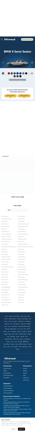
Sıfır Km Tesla (5, 284)
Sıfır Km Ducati (5, 216)
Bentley (29, 331)
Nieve (28, 316)
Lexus (30, 346)
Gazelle (25, 344)
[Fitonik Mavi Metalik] (20, 73)
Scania (5, 318)
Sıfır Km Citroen (5, 231)
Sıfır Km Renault (5, 289)
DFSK (14, 339)
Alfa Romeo (25, 346)
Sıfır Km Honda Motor (23, 226)
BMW (20, 344)
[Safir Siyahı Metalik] (15, 76)
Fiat (18, 329)
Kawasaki (23, 323)
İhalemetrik (26, 377)
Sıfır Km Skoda (21, 256)
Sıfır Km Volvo (21, 262)
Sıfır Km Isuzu (21, 282)
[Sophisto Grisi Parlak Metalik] (17, 76)
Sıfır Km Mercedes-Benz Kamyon (25, 246)
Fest (9, 331)
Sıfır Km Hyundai (22, 284)
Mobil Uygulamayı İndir (27, 39)
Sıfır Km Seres (21, 277)
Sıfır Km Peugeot (22, 231)
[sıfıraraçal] (9, 39)
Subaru (8, 341)
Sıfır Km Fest (21, 254)
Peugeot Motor (8, 339)
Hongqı (6, 334)
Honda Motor (25, 318)
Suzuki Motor (7, 344)
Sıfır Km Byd (4, 221)
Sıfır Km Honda (5, 272)
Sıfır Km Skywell (21, 267)
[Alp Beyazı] (6, 73)
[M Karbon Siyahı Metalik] (26, 73)
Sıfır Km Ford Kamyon (23, 234)
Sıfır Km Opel (21, 264)
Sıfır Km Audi (5, 264)
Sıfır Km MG (20, 236)
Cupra (8, 346)
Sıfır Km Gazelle (21, 292)
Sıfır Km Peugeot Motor (23, 274)
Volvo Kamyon (16, 323)
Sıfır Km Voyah (21, 229)
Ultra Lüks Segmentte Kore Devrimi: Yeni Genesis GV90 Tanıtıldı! (17, 399)
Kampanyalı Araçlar (8, 375)
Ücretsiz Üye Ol (7, 368)
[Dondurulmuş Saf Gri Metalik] (3, 73)
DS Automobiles (22, 334)
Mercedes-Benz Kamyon (11, 329)
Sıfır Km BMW (5, 292)
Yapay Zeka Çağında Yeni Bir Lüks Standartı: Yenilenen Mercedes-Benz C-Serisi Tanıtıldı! (16, 413)
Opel (16, 334)
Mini (8, 336)
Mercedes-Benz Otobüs (24, 326)
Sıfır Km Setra (21, 241)
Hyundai (20, 341)
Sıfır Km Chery (21, 218)
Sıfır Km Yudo (5, 274)
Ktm (30, 318)
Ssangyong (13, 331)
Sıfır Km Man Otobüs (6, 218)
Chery (22, 316)
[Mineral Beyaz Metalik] (29, 73)
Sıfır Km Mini (4, 269)
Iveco (9, 326)
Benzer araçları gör (10, 96)
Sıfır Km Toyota (5, 305)
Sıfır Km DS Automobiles (7, 267)
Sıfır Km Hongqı (5, 262)
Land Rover (24, 331)
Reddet (13, 429)
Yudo (26, 336)
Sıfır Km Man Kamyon (23, 244)
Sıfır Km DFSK (5, 277)
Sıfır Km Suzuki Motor (23, 287)
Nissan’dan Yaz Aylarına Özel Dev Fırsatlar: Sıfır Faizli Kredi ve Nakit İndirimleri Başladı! (16, 406)
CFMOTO (28, 323)
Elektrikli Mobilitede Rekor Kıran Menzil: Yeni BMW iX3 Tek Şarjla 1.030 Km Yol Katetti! (16, 403)
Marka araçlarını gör (24, 96)
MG (11, 323)
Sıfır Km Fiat (4, 249)
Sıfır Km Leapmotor (6, 236)
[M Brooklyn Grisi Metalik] (23, 73)
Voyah (5, 321)
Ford (25, 329)
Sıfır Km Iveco (5, 244)
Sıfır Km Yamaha (22, 272)
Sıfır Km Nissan (5, 254)
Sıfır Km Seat (21, 249)
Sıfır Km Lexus (21, 302)
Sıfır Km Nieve (21, 221)
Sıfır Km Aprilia (21, 216)
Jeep (20, 346)
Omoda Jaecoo (12, 318)
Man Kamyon (15, 326)
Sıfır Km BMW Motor (6, 287)
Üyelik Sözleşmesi (7, 393)
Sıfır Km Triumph (5, 226)
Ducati (6, 316)
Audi (13, 334)
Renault (12, 344)
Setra (6, 326)
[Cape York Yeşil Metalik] (12, 73)
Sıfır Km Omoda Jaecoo (23, 224)
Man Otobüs (17, 316)
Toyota (17, 349)
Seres (18, 339)
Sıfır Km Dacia (21, 289)
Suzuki (28, 329)
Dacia (16, 344)
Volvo (10, 334)
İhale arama (26, 380)
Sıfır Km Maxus (5, 279)
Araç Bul (25, 368)
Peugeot (15, 321)
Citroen (10, 321)
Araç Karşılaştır (7, 373)
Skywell (29, 334)
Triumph (19, 318)
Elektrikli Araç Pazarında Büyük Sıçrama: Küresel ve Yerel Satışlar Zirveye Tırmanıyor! (17, 410)
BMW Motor (26, 341)
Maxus (21, 339)
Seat (21, 329)
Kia (11, 346)
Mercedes (12, 336)
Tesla (16, 341)
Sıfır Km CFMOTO (6, 241)
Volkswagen (27, 339)
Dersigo (25, 370)
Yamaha (22, 336)
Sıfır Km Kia (20, 297)
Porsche (29, 344)
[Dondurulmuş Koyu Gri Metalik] (15, 73)
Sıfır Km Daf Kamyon (6, 234)
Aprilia (11, 316)
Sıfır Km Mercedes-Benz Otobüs (9, 246)
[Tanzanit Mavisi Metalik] (20, 76)
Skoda (18, 331)
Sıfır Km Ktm (4, 229)
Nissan (5, 331)
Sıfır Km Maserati (6, 299)
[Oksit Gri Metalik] (32, 73)
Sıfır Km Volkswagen (23, 279)
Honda (17, 336)
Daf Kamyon (21, 321)
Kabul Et (21, 429)
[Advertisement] (17, 18)
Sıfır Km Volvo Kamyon (7, 239)
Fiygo (24, 375)
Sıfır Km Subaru (5, 282)
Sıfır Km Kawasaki (22, 239)
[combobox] (17, 156)
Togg (4, 346)
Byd (25, 316)
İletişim (5, 370)
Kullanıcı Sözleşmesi (8, 390)
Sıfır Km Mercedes (22, 269)
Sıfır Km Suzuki (21, 251)
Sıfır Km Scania (5, 224)
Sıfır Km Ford (4, 251)
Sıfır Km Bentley (21, 259)
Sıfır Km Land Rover (6, 259)
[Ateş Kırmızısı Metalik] (9, 73)
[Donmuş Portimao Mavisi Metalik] (17, 73)
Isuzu (12, 341)
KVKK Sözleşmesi (7, 388)
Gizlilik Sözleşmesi (7, 386)
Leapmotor (7, 323)
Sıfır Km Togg (21, 294)
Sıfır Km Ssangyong (6, 256)
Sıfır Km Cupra (5, 297)
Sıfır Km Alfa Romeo (6, 302)
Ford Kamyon (28, 321)
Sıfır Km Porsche (5, 294)
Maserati (16, 346)
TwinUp (25, 373)
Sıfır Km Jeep (21, 299)
